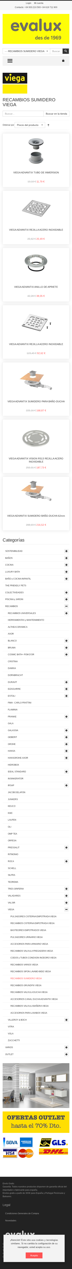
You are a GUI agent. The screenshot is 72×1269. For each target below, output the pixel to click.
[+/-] (48, 125)
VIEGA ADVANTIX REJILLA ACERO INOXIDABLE (36, 229)
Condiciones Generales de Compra (22, 1213)
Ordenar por (8, 125)
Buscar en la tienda (56, 113)
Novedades (10, 1220)
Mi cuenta (38, 3)
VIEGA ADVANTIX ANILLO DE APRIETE (36, 286)
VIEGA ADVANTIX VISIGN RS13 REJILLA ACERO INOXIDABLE (36, 460)
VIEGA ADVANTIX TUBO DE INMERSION (36, 172)
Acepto (34, 1255)
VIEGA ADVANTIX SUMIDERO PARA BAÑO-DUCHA (36, 401)
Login (28, 3)
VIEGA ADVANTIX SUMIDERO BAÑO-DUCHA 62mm (36, 515)
